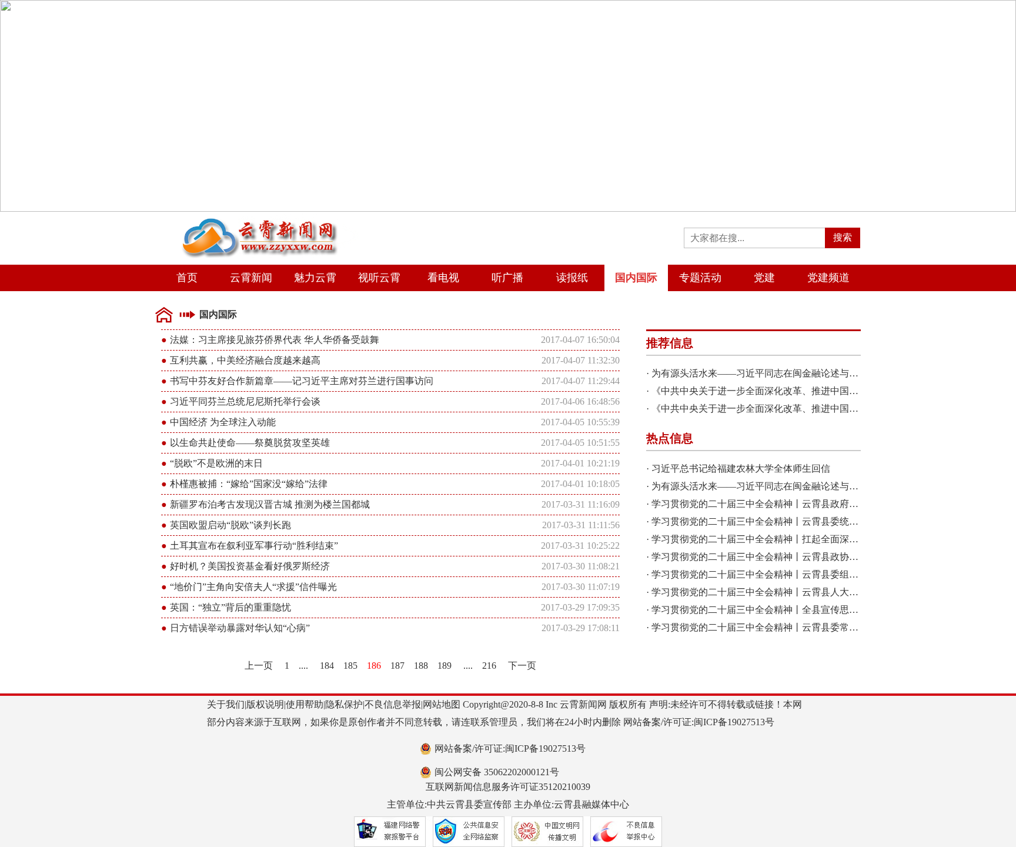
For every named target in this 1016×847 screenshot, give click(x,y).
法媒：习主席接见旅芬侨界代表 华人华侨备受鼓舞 (274, 340)
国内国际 (636, 278)
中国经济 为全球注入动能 (223, 422)
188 (421, 666)
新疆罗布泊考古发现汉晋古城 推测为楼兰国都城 (270, 504)
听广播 (507, 278)
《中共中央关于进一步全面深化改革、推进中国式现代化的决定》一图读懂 (806, 409)
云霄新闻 (251, 278)
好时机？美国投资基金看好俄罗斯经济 (250, 566)
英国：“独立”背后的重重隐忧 (230, 607)
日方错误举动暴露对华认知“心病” (240, 628)
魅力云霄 (315, 278)
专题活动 (700, 278)
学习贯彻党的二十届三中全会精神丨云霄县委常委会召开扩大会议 (787, 627)
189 (444, 666)
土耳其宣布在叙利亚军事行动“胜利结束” (254, 546)
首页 (187, 278)
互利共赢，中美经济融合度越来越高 (245, 360)
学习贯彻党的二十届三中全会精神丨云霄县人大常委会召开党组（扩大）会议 (811, 592)
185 (350, 666)
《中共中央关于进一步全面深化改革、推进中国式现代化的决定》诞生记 (801, 391)
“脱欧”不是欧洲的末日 (216, 463)
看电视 (443, 278)
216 (489, 666)
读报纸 (572, 278)
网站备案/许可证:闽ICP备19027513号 (510, 748)
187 (397, 666)
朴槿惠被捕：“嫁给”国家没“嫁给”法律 (248, 484)
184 (327, 666)
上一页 (259, 666)
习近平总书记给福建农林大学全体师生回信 (740, 468)
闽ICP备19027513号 (734, 722)
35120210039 (564, 787)
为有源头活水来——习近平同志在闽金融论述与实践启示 (769, 373)
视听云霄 (379, 278)
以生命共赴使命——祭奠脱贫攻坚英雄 (250, 443)
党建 (764, 278)
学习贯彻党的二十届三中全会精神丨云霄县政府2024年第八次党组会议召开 (806, 504)
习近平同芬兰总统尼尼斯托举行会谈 (245, 401)
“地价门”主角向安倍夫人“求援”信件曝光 (253, 587)
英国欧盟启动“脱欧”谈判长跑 (230, 525)
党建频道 (828, 278)
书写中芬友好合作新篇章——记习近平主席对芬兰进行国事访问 (301, 381)
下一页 (522, 666)
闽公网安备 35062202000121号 (497, 772)
